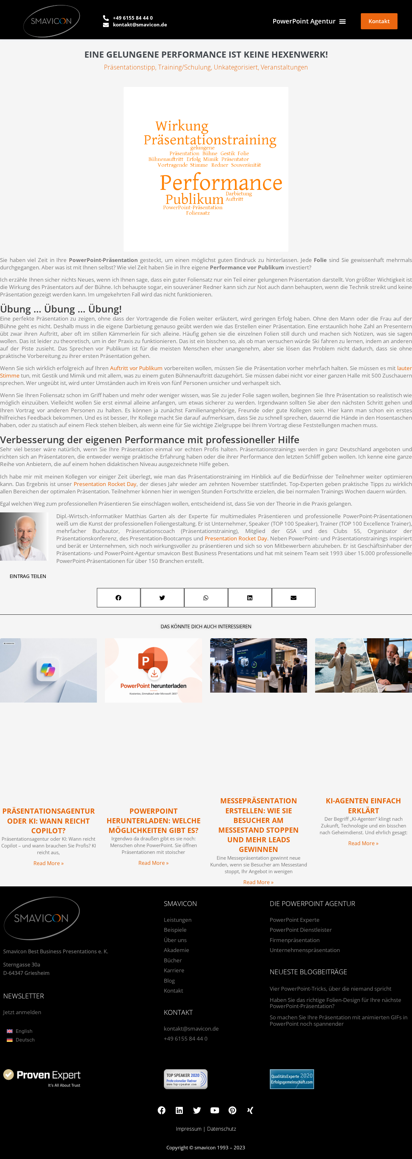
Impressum (188, 1128)
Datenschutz (221, 1128)
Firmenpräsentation (295, 940)
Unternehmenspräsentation (305, 950)
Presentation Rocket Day (105, 484)
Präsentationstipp (129, 67)
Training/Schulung (184, 67)
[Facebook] (162, 1110)
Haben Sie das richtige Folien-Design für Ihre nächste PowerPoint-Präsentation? (335, 1003)
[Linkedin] (179, 1110)
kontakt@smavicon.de (191, 1028)
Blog (169, 980)
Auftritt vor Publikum (136, 368)
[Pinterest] (232, 1110)
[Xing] (250, 1110)
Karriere (174, 970)
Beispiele (175, 929)
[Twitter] (197, 1110)
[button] (118, 597)
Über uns (175, 940)
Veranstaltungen (284, 67)
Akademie (176, 950)
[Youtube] (215, 1110)
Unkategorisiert (236, 67)
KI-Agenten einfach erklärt (363, 805)
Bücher (173, 960)
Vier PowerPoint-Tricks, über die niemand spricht (330, 988)
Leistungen (178, 919)
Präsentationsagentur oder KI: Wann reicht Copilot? (48, 820)
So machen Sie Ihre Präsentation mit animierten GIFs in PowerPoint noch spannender (338, 1020)
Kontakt (173, 990)
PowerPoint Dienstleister (301, 929)
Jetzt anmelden (22, 1012)
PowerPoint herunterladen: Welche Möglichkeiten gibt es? (154, 820)
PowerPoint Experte (295, 919)
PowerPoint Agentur (304, 21)
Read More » (48, 863)
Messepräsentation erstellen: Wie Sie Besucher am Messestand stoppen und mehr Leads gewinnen (258, 825)
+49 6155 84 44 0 (186, 1038)
